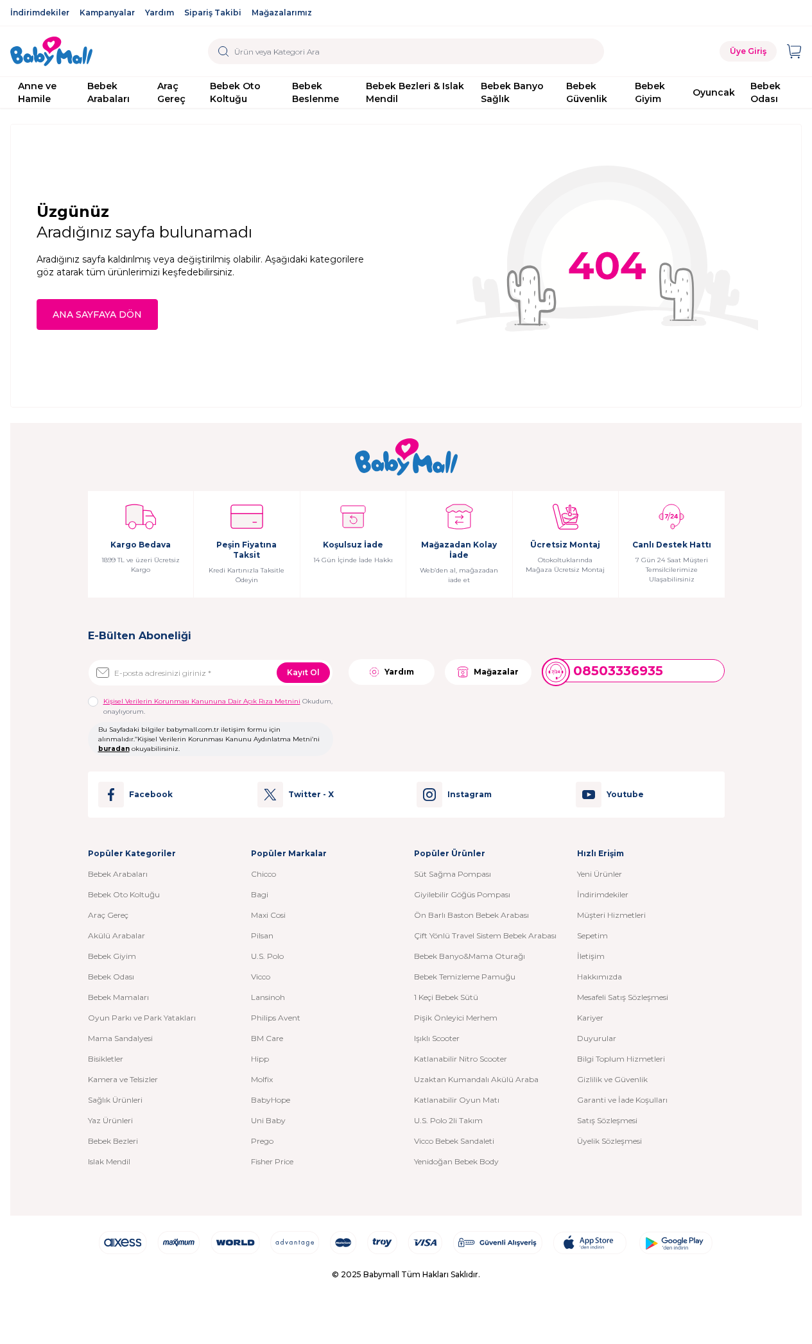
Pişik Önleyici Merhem (455, 1017)
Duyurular (596, 1038)
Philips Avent (275, 1017)
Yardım (159, 12)
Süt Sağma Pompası (452, 874)
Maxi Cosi (268, 915)
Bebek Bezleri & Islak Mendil (415, 92)
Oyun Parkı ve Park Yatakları (142, 1017)
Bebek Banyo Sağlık (512, 92)
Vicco (260, 976)
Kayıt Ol (303, 672)
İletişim (591, 956)
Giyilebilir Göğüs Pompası (462, 894)
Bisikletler (105, 1059)
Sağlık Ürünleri (115, 1100)
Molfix (262, 1079)
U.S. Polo (267, 956)
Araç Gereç (171, 92)
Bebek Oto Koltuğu (235, 92)
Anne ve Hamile (37, 92)
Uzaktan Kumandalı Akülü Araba (476, 1079)
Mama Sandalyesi (120, 1038)
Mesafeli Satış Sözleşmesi (622, 997)
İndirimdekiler (39, 12)
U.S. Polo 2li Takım (448, 1120)
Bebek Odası (765, 92)
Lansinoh (268, 997)
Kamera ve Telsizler (123, 1079)
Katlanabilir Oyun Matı (456, 1100)
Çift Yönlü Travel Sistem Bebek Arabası (485, 935)
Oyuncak (714, 92)
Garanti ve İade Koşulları (622, 1100)
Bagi (259, 894)
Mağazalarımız (282, 12)
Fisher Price (272, 1161)
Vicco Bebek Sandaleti (454, 1141)
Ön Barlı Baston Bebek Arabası (471, 915)
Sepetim (592, 935)
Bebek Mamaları (118, 997)
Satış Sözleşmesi (607, 1120)
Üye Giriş (748, 51)
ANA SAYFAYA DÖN (97, 314)
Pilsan (262, 935)
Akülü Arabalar (116, 935)
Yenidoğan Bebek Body (456, 1161)
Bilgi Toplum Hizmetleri (621, 1059)
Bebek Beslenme (315, 92)
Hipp (260, 1059)
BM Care (267, 1038)
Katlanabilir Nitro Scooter (460, 1059)
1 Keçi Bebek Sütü (446, 997)
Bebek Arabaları (108, 92)
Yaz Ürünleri (110, 1120)
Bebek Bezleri (113, 1141)
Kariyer (590, 1017)
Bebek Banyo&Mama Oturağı (469, 956)
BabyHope (270, 1100)
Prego (262, 1141)
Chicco (263, 874)
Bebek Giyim (650, 92)
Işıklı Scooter (437, 1038)
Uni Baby (268, 1120)
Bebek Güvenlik (586, 92)
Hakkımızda (599, 976)
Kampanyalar (107, 12)
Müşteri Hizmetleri (611, 915)
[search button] (223, 51)
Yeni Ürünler (599, 874)
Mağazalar (496, 671)
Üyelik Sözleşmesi (609, 1141)
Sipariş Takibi (212, 12)
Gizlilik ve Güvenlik (612, 1079)
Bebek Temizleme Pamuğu (464, 976)
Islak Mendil (109, 1161)
